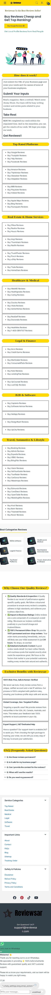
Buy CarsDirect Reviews (17, 491)
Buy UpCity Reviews (15, 429)
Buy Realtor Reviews (15, 228)
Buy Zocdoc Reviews (16, 302)
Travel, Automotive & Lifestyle (25, 439)
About (7, 840)
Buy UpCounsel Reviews (17, 382)
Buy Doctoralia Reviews (17, 320)
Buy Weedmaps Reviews (17, 481)
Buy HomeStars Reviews (17, 270)
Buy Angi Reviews (14, 239)
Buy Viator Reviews (15, 468)
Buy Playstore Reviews (16, 190)
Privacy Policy (10, 883)
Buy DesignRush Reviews (18, 422)
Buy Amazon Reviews (16, 169)
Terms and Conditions (14, 887)
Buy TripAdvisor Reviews (17, 172)
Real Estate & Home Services (25, 217)
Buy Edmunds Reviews (16, 488)
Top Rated (9, 806)
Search (36, 2)
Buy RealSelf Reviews (16, 316)
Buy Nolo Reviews (14, 371)
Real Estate (9, 810)
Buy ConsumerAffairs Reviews (19, 363)
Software (8, 822)
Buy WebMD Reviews (16, 288)
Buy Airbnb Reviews (15, 451)
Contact (8, 844)
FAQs (7, 848)
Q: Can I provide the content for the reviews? (26, 767)
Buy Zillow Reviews (15, 225)
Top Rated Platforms (25, 144)
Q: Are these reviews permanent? (21, 757)
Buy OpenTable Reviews (17, 494)
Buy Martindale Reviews (17, 360)
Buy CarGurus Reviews (16, 477)
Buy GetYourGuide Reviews (18, 471)
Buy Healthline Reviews (17, 327)
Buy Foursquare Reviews (17, 207)
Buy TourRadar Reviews (17, 474)
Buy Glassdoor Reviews (17, 176)
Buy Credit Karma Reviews (18, 352)
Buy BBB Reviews (14, 186)
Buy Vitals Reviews (15, 306)
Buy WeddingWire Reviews (18, 498)
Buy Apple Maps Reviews (18, 200)
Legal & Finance (25, 340)
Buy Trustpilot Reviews (16, 155)
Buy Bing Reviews (14, 204)
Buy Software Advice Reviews (19, 406)
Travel (7, 826)
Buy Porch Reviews (15, 256)
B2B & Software (25, 395)
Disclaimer (9, 875)
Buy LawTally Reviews (16, 385)
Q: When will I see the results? (20, 772)
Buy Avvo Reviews (15, 349)
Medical (8, 814)
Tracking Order (11, 860)
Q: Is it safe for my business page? (21, 762)
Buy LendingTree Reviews (18, 374)
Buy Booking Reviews (16, 448)
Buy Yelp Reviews (14, 158)
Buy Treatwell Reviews (16, 512)
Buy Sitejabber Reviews (17, 179)
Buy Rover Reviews (15, 515)
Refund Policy (10, 879)
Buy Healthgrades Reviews (18, 292)
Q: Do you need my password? (20, 777)
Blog (6, 852)
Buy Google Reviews (15, 152)
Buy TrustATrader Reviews (18, 253)
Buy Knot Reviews (14, 505)
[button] (25, 757)
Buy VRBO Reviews (15, 457)
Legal (7, 818)
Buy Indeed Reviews (15, 193)
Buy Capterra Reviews (16, 403)
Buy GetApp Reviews (16, 414)
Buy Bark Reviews (14, 508)
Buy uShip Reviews (15, 259)
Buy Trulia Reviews (15, 267)
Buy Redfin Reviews (15, 245)
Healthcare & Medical (25, 280)
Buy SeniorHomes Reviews (18, 309)
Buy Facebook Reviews (17, 162)
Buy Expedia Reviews (16, 454)
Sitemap (8, 856)
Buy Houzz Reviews (15, 231)
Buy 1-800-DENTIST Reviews (19, 330)
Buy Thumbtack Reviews (17, 242)
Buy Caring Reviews (15, 295)
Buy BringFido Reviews (17, 460)
